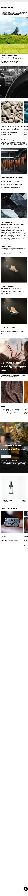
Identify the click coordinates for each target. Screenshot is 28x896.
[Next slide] (26, 99)
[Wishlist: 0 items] (23, 3)
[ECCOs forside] (6, 3)
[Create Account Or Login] (20, 3)
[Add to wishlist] (19, 477)
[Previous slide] (2, 456)
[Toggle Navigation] (1, 3)
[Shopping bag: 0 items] (26, 3)
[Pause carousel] (9, 456)
